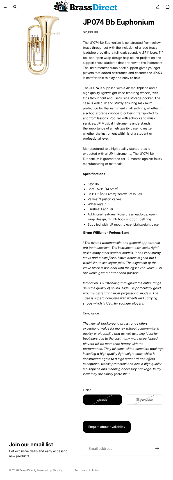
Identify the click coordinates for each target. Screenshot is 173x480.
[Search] (15, 7)
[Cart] (168, 7)
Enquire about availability (106, 427)
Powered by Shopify (49, 470)
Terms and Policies (87, 470)
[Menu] (5, 7)
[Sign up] (157, 448)
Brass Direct (27, 470)
